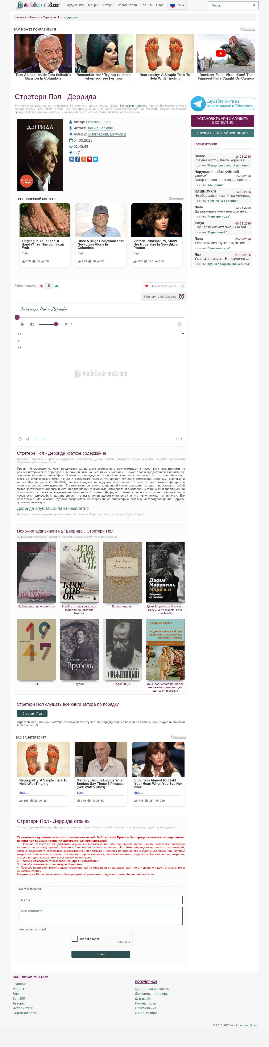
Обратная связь (25, 1013)
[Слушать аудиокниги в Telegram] (222, 103)
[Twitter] (95, 159)
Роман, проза (145, 1003)
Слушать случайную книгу (222, 133)
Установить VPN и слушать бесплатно (223, 120)
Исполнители (127, 5)
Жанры (93, 5)
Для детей (143, 998)
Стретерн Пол (98, 122)
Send (100, 954)
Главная (19, 984)
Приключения (145, 1008)
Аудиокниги (75, 5)
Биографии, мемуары (134, 105)
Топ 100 (146, 5)
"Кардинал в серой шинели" (228, 165)
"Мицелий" (215, 185)
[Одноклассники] (83, 159)
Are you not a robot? (32, 929)
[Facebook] (77, 159)
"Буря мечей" (217, 232)
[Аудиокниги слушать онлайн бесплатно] (39, 5)
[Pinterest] (89, 159)
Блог (159, 5)
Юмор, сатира (146, 1013)
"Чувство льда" (219, 216)
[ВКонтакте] (71, 159)
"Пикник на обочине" (222, 200)
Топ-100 (19, 998)
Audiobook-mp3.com (244, 1025)
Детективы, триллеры (152, 993)
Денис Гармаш (100, 128)
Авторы (107, 5)
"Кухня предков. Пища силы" (228, 264)
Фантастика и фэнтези (152, 989)
